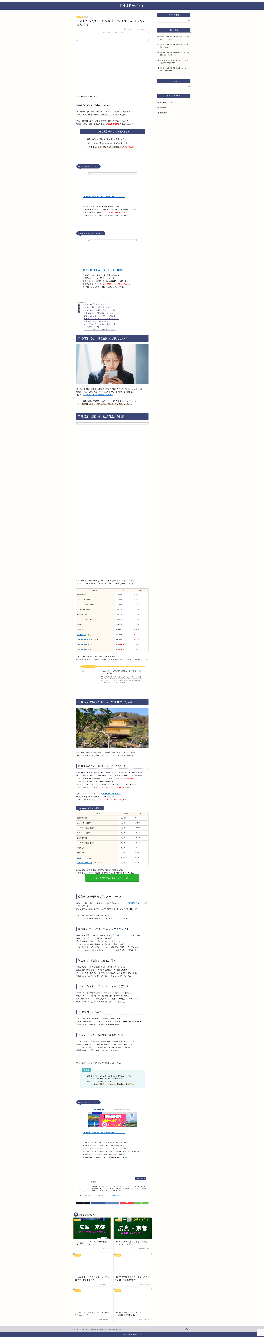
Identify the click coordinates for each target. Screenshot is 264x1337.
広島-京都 (79, 16)
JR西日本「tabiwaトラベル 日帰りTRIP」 (103, 270)
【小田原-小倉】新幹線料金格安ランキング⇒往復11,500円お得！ (175, 62)
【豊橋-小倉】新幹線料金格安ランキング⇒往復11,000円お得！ (175, 54)
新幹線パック (81, 635)
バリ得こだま (119, 935)
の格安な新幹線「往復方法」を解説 (99, 310)
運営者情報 (163, 113)
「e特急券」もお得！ (92, 327)
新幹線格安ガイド (132, 5)
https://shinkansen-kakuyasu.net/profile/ (104, 1195)
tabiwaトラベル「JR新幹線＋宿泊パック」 (104, 196)
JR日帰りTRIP (82, 644)
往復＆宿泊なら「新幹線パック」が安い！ (100, 313)
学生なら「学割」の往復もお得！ (97, 321)
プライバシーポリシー (167, 102)
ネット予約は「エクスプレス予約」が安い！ (101, 324)
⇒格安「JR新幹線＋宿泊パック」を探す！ (112, 878)
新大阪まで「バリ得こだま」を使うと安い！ (101, 319)
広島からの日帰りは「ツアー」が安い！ (100, 316)
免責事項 (163, 107)
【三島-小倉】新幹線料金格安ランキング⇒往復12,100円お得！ (175, 46)
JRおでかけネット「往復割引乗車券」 (98, 395)
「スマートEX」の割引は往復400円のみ (100, 330)
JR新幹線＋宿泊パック (84, 639)
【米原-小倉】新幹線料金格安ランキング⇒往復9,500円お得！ (175, 38)
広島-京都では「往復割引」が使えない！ (97, 304)
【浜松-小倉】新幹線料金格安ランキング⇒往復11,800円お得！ (175, 69)
